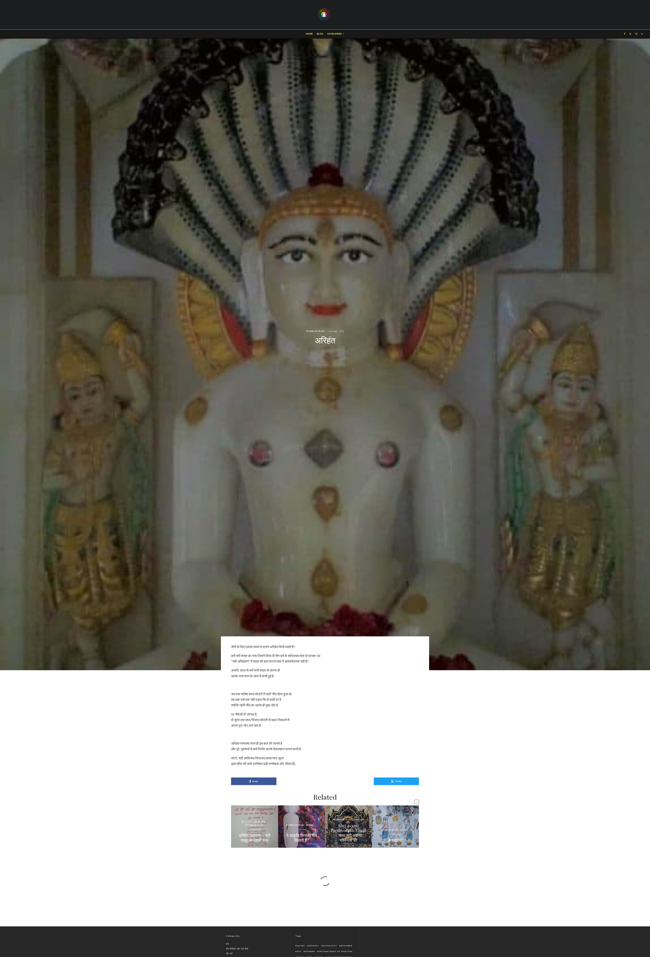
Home (309, 33)
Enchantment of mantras (336, 951)
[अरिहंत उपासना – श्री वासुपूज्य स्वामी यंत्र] (254, 826)
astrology (330, 946)
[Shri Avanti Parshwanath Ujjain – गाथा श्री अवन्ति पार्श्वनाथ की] (348, 826)
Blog (320, 33)
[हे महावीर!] (395, 826)
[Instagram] (636, 34)
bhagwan (346, 946)
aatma (301, 946)
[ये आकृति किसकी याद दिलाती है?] (301, 826)
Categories (334, 33)
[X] (630, 34)
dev (299, 951)
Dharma (310, 951)
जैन (227, 944)
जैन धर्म (229, 953)
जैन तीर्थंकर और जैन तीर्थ (315, 331)
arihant (314, 946)
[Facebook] (624, 34)
